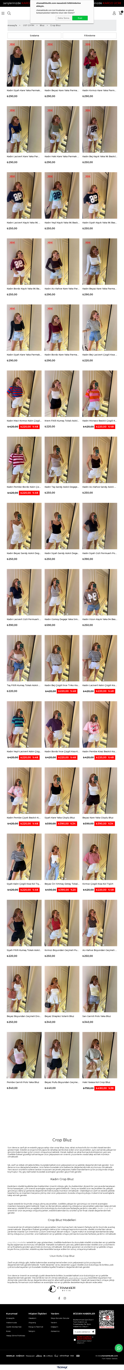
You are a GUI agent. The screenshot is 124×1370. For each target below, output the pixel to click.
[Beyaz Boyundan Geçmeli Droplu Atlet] (24, 989)
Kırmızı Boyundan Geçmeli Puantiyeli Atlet (62, 950)
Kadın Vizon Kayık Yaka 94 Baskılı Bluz (99, 619)
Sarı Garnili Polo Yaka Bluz (96, 1016)
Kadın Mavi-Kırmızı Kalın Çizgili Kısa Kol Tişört (24, 420)
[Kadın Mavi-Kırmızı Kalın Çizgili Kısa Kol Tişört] (24, 393)
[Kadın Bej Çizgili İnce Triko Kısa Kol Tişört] (62, 658)
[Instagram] (65, 1298)
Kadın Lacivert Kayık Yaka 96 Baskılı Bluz (24, 222)
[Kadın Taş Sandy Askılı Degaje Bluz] (62, 460)
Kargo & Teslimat (36, 1327)
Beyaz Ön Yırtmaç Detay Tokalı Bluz (62, 883)
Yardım (54, 1322)
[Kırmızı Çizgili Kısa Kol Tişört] (99, 857)
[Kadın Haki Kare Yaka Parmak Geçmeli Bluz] (62, 129)
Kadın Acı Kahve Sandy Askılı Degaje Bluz (99, 487)
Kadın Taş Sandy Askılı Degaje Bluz (62, 487)
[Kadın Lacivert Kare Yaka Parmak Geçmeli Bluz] (24, 129)
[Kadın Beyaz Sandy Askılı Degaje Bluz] (24, 526)
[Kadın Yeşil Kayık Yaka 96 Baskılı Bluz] (62, 195)
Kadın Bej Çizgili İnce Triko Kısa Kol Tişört (62, 685)
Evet (80, 18)
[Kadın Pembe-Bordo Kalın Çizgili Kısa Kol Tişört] (24, 460)
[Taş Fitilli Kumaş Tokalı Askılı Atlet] (24, 658)
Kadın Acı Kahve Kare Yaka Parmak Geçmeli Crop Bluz (62, 288)
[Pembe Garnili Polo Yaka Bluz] (24, 1055)
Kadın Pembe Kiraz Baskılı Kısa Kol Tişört (99, 751)
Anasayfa (10, 1318)
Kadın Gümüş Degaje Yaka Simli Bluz (62, 619)
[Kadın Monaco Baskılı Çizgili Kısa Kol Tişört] (99, 393)
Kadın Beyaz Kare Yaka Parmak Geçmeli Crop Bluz (99, 288)
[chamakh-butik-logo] (62, 1288)
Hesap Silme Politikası (15, 1335)
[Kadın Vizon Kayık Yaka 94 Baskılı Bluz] (99, 592)
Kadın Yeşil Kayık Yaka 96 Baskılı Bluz (62, 222)
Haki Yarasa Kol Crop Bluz (96, 1082)
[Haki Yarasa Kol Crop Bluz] (99, 1055)
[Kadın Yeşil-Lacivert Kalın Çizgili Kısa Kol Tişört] (24, 724)
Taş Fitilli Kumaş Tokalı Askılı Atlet (24, 685)
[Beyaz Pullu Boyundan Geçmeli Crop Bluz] (62, 1055)
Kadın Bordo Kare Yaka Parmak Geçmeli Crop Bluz (62, 354)
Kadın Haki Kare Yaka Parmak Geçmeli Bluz (62, 156)
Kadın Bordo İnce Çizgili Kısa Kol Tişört (62, 751)
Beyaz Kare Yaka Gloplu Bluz (97, 817)
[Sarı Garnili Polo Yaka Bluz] (99, 989)
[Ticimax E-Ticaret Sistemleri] (62, 1367)
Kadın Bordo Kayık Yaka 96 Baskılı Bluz (24, 288)
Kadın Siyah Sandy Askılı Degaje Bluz (62, 553)
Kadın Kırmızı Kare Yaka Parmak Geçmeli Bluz (99, 90)
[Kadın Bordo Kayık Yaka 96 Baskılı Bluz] (24, 261)
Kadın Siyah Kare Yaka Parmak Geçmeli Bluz (24, 90)
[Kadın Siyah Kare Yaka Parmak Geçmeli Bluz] (24, 63)
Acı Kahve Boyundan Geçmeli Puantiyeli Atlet (99, 950)
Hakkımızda (11, 1322)
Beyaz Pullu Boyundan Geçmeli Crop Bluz (62, 1082)
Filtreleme (89, 35)
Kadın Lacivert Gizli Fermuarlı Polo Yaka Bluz (24, 619)
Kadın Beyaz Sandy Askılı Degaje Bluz (24, 553)
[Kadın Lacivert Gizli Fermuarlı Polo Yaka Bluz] (24, 592)
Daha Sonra (63, 18)
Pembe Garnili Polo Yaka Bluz (23, 1082)
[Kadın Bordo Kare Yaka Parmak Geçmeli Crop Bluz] (62, 327)
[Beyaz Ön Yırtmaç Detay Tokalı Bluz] (62, 857)
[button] (22, 85)
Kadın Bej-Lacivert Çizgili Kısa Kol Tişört (99, 354)
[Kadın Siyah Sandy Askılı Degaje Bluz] (62, 526)
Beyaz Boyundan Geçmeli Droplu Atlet (24, 1016)
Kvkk (8, 1331)
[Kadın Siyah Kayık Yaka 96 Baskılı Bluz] (99, 195)
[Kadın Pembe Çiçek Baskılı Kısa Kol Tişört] (24, 790)
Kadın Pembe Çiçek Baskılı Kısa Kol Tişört (24, 817)
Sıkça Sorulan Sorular (60, 1318)
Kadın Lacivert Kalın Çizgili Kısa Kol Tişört (99, 685)
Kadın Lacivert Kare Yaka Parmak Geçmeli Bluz (24, 156)
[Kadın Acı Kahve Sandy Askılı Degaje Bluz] (99, 460)
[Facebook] (59, 1298)
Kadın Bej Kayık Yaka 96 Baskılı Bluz (99, 156)
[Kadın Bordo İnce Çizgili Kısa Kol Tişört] (62, 724)
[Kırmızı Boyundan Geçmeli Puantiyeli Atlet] (62, 923)
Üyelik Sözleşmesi (13, 1327)
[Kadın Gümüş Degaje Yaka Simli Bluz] (62, 592)
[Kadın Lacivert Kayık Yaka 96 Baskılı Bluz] (24, 195)
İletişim (32, 1331)
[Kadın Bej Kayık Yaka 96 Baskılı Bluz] (99, 129)
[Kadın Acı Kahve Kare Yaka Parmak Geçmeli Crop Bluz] (62, 261)
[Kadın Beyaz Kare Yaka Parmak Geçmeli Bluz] (62, 63)
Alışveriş (32, 1322)
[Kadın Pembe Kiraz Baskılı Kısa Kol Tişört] (99, 724)
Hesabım (32, 1318)
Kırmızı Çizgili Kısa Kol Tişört (97, 883)
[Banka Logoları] (43, 1356)
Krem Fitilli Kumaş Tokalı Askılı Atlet (62, 420)
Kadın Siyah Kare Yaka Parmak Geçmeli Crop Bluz (24, 354)
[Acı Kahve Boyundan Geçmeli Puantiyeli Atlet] (99, 923)
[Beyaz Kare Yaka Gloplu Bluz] (99, 790)
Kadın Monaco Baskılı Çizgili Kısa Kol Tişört (99, 420)
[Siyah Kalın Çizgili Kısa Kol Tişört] (24, 857)
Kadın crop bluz (105, 1208)
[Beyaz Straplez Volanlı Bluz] (62, 989)
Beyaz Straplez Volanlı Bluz (59, 1016)
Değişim (54, 1327)
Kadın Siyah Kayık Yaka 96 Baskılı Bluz (99, 222)
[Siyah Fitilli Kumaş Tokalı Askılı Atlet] (24, 923)
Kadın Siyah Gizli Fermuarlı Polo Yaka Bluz (99, 553)
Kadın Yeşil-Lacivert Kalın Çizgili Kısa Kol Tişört (24, 751)
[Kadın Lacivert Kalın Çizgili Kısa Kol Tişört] (99, 658)
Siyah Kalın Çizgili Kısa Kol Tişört (24, 883)
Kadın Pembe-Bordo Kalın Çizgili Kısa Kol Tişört (24, 487)
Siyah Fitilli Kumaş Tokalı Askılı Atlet (24, 950)
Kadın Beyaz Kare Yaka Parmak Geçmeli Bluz (62, 90)
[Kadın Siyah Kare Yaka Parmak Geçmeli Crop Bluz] (24, 327)
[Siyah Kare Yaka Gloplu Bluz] (62, 790)
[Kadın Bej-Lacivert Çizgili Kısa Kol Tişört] (99, 327)
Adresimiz (55, 1331)
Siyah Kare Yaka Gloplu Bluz (60, 817)
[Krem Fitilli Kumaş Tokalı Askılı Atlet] (62, 393)
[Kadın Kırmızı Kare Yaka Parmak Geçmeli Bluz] (99, 63)
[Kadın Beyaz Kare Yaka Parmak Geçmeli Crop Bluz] (99, 261)
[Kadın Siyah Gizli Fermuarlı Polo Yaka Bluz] (99, 526)
